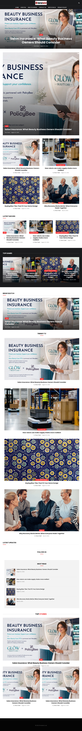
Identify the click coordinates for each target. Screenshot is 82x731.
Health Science (32, 7)
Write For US (52, 7)
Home (17, 7)
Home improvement (21, 203)
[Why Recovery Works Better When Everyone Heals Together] (60, 190)
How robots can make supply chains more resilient (61, 169)
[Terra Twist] (41, 3)
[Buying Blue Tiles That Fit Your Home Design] (21, 190)
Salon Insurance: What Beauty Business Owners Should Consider (41, 40)
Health (61, 203)
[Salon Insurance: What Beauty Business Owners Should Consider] (41, 29)
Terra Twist (36, 46)
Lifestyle (23, 7)
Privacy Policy (62, 7)
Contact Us (42, 7)
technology (61, 165)
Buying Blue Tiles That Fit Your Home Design (21, 206)
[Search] (79, 3)
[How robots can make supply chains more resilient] (60, 152)
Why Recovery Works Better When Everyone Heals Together (60, 207)
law (41, 35)
